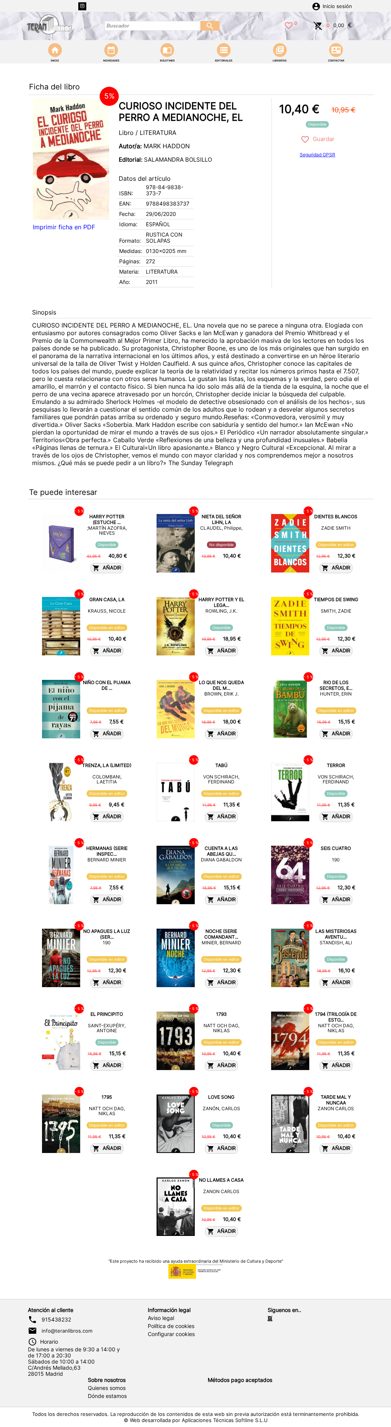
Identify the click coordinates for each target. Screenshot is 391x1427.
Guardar (322, 139)
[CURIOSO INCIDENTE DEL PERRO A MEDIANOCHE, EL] (71, 159)
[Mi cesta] (318, 25)
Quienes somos (107, 1388)
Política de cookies (171, 1326)
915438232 (56, 1320)
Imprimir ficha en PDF (64, 227)
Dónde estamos (107, 1396)
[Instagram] (82, 6)
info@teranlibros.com (67, 1331)
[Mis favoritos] (288, 25)
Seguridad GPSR (317, 154)
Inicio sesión (337, 6)
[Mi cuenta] (316, 6)
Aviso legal (161, 1318)
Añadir (110, 568)
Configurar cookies (171, 1334)
